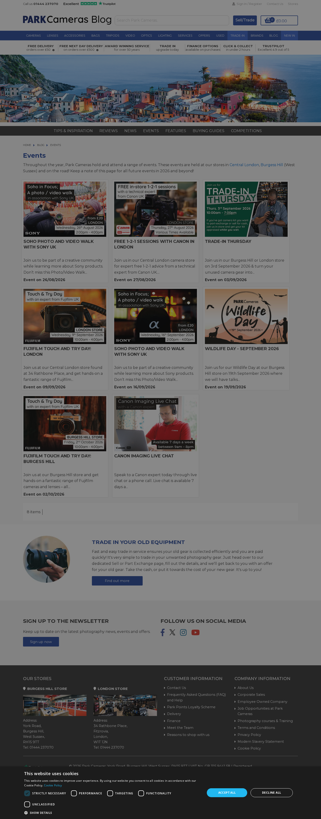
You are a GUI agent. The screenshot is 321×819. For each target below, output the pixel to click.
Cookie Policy (53, 785)
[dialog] (160, 792)
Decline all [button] (271, 793)
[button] (112, 812)
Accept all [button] (227, 793)
